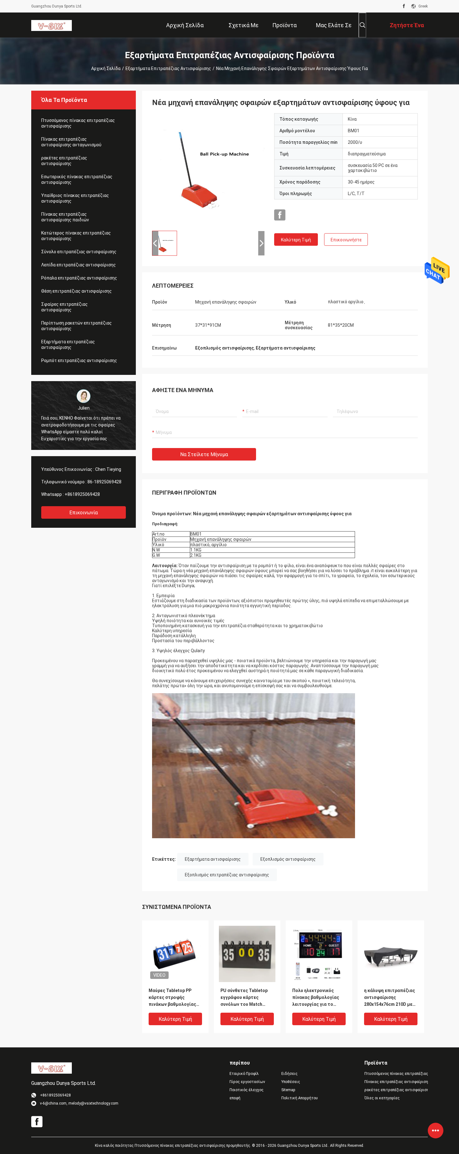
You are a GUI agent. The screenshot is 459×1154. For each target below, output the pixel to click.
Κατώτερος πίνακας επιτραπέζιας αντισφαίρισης (76, 235)
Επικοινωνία (83, 513)
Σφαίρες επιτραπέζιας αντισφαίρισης (64, 307)
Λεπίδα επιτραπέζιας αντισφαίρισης (78, 264)
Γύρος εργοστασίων (247, 1082)
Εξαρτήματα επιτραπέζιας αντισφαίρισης (168, 68)
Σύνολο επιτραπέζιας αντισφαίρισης (78, 251)
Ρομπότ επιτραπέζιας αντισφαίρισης (79, 360)
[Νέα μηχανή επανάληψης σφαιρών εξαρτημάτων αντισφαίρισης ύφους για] (208, 169)
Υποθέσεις (290, 1082)
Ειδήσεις (289, 1073)
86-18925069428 (104, 481)
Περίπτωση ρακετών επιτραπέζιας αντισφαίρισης (76, 325)
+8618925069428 (82, 494)
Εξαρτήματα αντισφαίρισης (213, 859)
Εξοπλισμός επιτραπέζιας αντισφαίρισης (227, 874)
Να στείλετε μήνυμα (204, 454)
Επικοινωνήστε (346, 239)
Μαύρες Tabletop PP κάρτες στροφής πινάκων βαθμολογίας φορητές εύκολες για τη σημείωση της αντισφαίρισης (174, 998)
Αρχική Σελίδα (106, 68)
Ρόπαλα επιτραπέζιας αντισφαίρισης (79, 277)
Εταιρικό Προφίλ (244, 1073)
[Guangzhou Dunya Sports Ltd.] (51, 25)
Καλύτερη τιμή (296, 239)
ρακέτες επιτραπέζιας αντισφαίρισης (64, 160)
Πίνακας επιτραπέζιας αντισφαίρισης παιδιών (65, 217)
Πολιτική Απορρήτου (299, 1098)
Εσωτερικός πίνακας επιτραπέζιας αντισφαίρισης (76, 179)
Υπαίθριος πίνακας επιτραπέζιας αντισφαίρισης (75, 198)
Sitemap (288, 1090)
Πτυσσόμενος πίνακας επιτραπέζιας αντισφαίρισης (78, 123)
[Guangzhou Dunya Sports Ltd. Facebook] (404, 6)
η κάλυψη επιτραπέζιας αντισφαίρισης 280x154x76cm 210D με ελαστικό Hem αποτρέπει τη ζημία (389, 998)
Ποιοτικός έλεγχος (247, 1090)
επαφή (235, 1098)
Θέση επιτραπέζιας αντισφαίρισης (76, 291)
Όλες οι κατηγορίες (382, 1098)
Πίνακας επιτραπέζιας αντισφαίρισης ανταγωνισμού (71, 142)
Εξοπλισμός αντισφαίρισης (288, 859)
